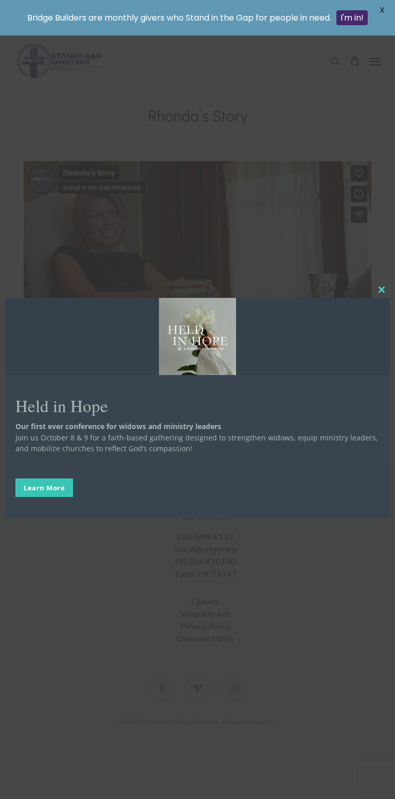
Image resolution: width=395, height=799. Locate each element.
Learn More (44, 487)
